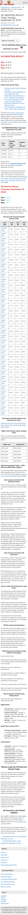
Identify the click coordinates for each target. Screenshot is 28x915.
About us (3, 852)
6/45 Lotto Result (14, 178)
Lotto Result (21, 122)
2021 (2, 427)
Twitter (3, 823)
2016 (6, 425)
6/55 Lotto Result (10, 180)
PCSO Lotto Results (7, 874)
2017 (11, 425)
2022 (6, 427)
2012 (15, 423)
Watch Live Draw (6, 886)
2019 (19, 425)
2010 (7, 423)
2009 (2, 423)
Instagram (4, 899)
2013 (19, 423)
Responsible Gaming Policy (9, 865)
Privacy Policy (5, 857)
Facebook (20, 821)
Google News (5, 903)
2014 (23, 423)
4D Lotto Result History (8, 881)
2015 (2, 425)
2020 (23, 425)
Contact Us (4, 860)
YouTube (3, 901)
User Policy (4, 855)
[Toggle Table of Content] (17, 41)
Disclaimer (4, 862)
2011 (11, 423)
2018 (15, 425)
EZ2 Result (4, 122)
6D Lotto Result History (8, 884)
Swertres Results (16, 7)
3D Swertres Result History (9, 879)
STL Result (11, 122)
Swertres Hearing (16, 163)
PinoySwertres (5, 7)
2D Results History (6, 876)
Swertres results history (17, 112)
